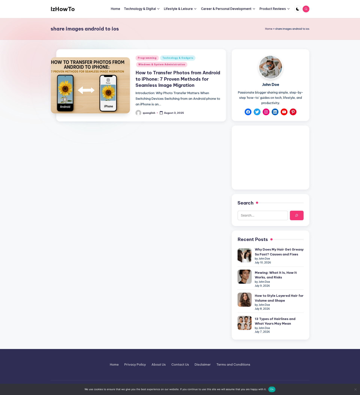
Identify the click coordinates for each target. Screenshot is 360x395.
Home (268, 28)
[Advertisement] (271, 157)
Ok (272, 389)
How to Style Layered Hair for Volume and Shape (279, 298)
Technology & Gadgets (177, 58)
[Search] (297, 215)
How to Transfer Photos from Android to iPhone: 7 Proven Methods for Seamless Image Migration (178, 79)
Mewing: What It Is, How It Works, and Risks (276, 275)
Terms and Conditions (233, 364)
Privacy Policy (135, 364)
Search (246, 203)
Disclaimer (203, 364)
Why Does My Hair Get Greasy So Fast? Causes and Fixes (279, 251)
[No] (355, 389)
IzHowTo (63, 9)
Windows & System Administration (161, 64)
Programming (147, 58)
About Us (159, 364)
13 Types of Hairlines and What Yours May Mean (275, 321)
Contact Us (180, 364)
